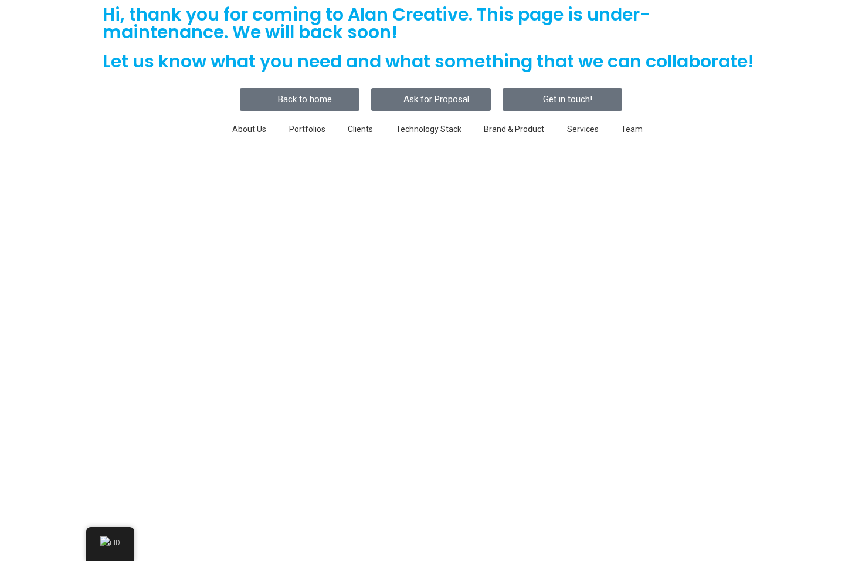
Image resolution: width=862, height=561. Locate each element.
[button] (299, 99)
